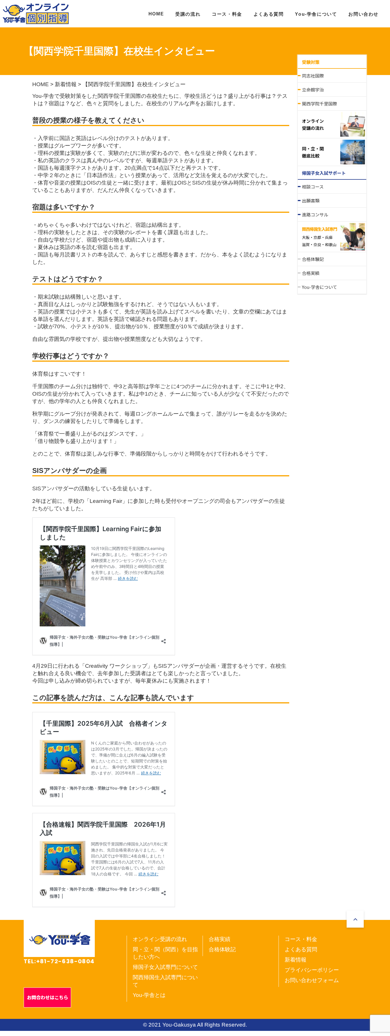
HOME (156, 13)
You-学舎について (316, 14)
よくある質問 (269, 14)
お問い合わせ (363, 14)
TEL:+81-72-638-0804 (59, 961)
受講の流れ (187, 14)
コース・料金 (227, 14)
